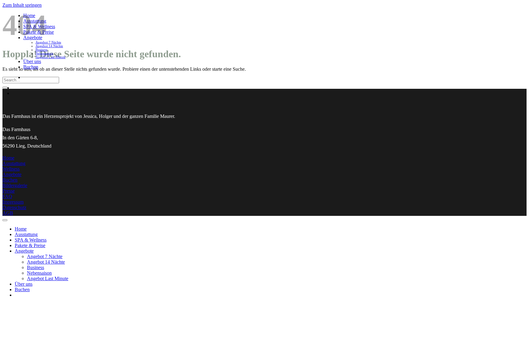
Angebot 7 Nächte (48, 42)
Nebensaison (44, 53)
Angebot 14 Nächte (49, 46)
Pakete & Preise (30, 245)
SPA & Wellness (31, 239)
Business (41, 49)
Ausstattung (26, 234)
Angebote (24, 251)
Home (21, 228)
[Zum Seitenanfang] (4, 220)
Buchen (30, 67)
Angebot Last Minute (51, 57)
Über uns (32, 61)
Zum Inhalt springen (22, 5)
